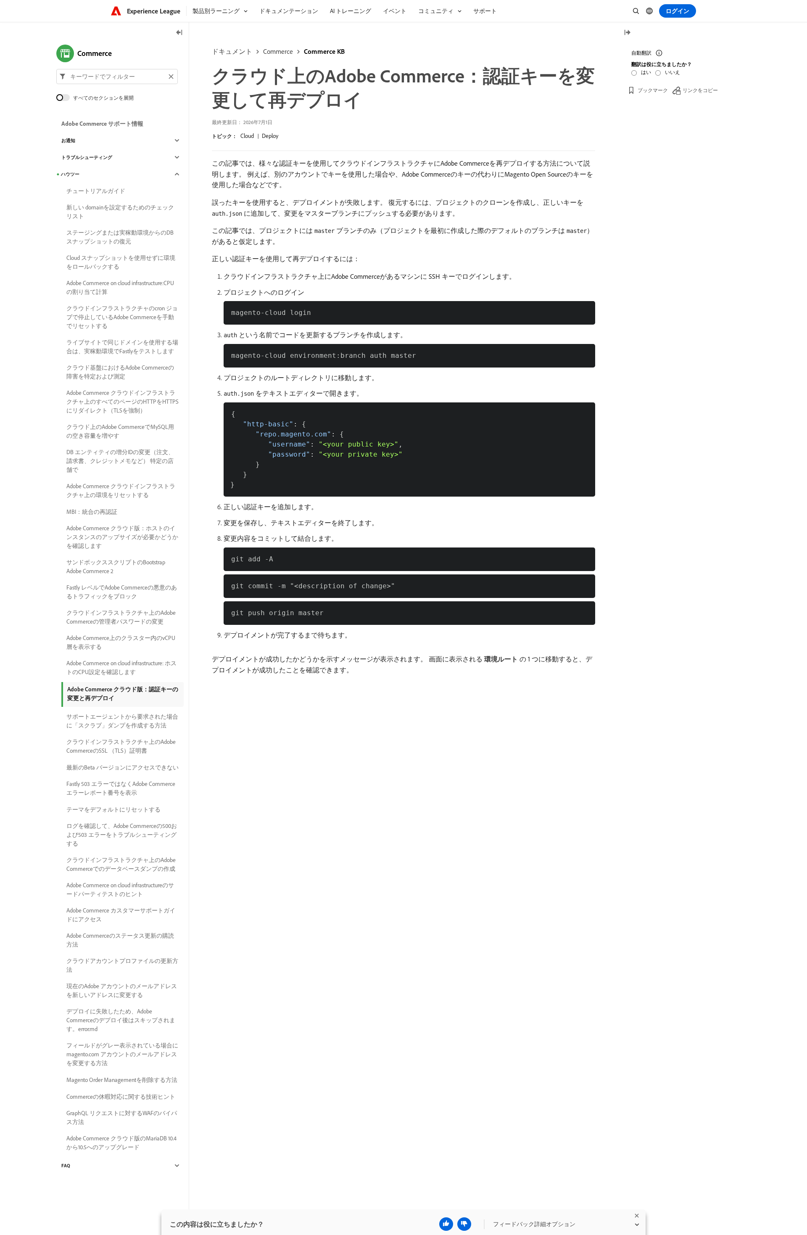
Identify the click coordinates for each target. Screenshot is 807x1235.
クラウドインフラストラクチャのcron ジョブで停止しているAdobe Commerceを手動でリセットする (122, 317)
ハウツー (70, 174)
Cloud (247, 136)
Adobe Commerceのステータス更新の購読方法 (120, 940)
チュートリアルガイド (95, 191)
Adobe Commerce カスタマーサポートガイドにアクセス (120, 915)
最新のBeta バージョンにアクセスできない (122, 767)
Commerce (278, 51)
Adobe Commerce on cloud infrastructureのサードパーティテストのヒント (120, 889)
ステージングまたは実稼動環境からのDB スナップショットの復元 (120, 237)
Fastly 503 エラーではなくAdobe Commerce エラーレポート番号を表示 (120, 788)
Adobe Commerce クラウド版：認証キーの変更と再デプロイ (122, 693)
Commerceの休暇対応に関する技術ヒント (120, 1096)
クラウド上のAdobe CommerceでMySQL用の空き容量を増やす (120, 431)
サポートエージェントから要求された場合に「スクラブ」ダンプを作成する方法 (122, 721)
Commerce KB (324, 51)
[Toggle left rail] (179, 33)
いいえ (672, 72)
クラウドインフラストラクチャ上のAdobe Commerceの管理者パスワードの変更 (121, 617)
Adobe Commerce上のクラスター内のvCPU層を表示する (120, 642)
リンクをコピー (700, 90)
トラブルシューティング (86, 157)
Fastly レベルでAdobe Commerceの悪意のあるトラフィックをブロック (121, 592)
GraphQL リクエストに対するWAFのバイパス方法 (121, 1117)
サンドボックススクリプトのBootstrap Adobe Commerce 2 (115, 566)
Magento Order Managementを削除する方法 (121, 1080)
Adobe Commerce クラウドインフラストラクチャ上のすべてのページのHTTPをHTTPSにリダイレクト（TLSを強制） (122, 401)
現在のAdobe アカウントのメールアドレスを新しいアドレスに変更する (121, 990)
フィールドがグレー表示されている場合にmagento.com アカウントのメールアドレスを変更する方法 (122, 1054)
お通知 (68, 140)
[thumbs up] (446, 1224)
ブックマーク (653, 90)
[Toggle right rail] (627, 33)
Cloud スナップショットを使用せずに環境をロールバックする (120, 262)
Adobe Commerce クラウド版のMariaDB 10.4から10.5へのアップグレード (121, 1143)
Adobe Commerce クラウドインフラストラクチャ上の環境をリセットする (120, 490)
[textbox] (117, 76)
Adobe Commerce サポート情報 (102, 123)
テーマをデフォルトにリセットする (113, 809)
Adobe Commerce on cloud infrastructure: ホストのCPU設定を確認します (121, 667)
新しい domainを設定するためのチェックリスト (120, 212)
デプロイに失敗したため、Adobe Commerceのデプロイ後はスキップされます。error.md (120, 1020)
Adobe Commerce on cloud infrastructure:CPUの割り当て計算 (120, 287)
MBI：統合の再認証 (91, 512)
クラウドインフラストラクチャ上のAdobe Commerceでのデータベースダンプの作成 (121, 864)
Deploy (270, 136)
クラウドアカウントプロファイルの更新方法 (122, 965)
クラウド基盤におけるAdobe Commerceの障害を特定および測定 (120, 372)
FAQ (65, 1166)
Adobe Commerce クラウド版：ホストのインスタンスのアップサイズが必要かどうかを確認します (122, 537)
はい (646, 72)
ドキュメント (232, 51)
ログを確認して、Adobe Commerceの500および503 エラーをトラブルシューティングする (121, 834)
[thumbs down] (464, 1224)
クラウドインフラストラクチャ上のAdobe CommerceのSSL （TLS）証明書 (121, 746)
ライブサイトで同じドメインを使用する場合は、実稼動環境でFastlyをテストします (122, 347)
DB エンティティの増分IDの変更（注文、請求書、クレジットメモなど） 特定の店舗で (120, 460)
